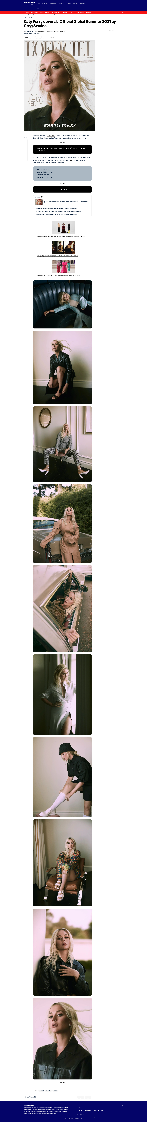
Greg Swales (48, 1090)
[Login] (116, 5)
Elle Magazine (34, 12)
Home (25, 14)
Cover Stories (28, 17)
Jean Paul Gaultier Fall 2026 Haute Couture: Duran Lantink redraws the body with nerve (61, 236)
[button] (119, 5)
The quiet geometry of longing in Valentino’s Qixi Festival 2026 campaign (57, 256)
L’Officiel (55, 1090)
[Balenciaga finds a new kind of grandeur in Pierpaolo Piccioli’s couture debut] (63, 266)
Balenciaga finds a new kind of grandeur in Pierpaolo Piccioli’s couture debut (58, 275)
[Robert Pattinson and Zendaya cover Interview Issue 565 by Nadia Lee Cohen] (39, 202)
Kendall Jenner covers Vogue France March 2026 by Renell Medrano (56, 214)
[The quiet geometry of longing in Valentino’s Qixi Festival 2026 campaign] (63, 247)
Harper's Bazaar (56, 12)
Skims (71, 160)
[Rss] (122, 12)
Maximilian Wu (29, 31)
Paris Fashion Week (44, 12)
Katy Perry (29, 14)
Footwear (88, 12)
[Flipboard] (121, 12)
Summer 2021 (51, 135)
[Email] (36, 37)
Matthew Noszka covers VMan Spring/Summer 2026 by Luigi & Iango (56, 208)
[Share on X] (30, 37)
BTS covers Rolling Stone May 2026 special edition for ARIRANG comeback (58, 211)
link (86, 148)
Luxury (72, 12)
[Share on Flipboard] (33, 37)
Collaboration (65, 12)
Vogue (27, 12)
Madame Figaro (80, 12)
